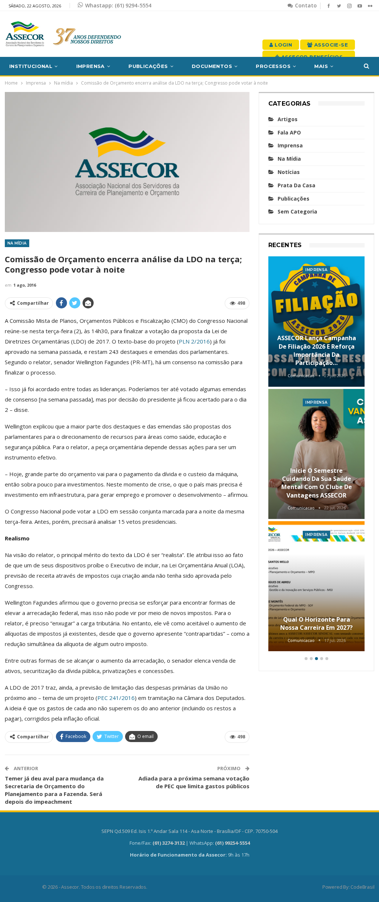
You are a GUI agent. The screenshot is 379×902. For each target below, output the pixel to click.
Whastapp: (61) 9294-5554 (118, 5)
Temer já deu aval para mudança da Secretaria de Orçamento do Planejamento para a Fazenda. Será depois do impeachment (54, 790)
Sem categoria (297, 211)
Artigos (288, 119)
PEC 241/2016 (116, 697)
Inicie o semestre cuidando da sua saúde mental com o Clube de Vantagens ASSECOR (316, 483)
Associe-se (330, 45)
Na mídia (17, 243)
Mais (321, 66)
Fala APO (289, 132)
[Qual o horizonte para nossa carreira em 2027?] (316, 586)
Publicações (148, 66)
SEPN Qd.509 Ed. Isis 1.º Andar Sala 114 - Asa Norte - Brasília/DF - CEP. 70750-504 (189, 831)
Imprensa (90, 66)
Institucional (30, 66)
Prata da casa (296, 185)
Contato (305, 5)
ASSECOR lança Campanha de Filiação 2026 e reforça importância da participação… (316, 350)
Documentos (212, 66)
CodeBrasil (362, 887)
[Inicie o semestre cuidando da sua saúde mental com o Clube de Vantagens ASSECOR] (316, 454)
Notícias (289, 171)
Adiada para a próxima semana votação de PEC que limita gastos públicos (193, 782)
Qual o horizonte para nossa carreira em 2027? (316, 623)
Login (282, 45)
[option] (316, 454)
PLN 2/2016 (194, 341)
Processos (273, 66)
